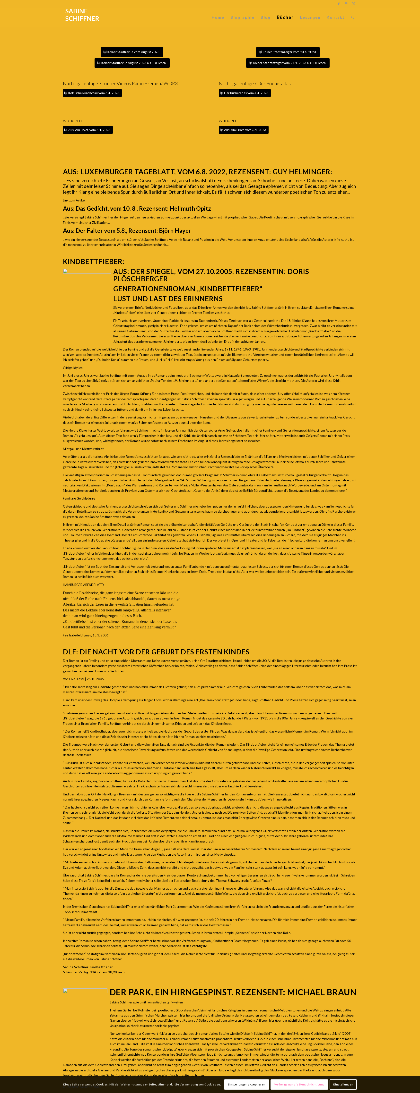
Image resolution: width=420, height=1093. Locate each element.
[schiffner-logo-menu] (82, 17)
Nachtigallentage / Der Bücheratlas (255, 83)
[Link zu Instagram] (346, 3)
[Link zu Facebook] (338, 3)
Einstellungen (343, 1084)
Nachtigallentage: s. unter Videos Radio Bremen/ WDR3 (120, 83)
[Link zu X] (353, 3)
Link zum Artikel (74, 200)
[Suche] (352, 17)
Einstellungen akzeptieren (246, 1084)
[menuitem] (218, 17)
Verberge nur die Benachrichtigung (299, 1084)
